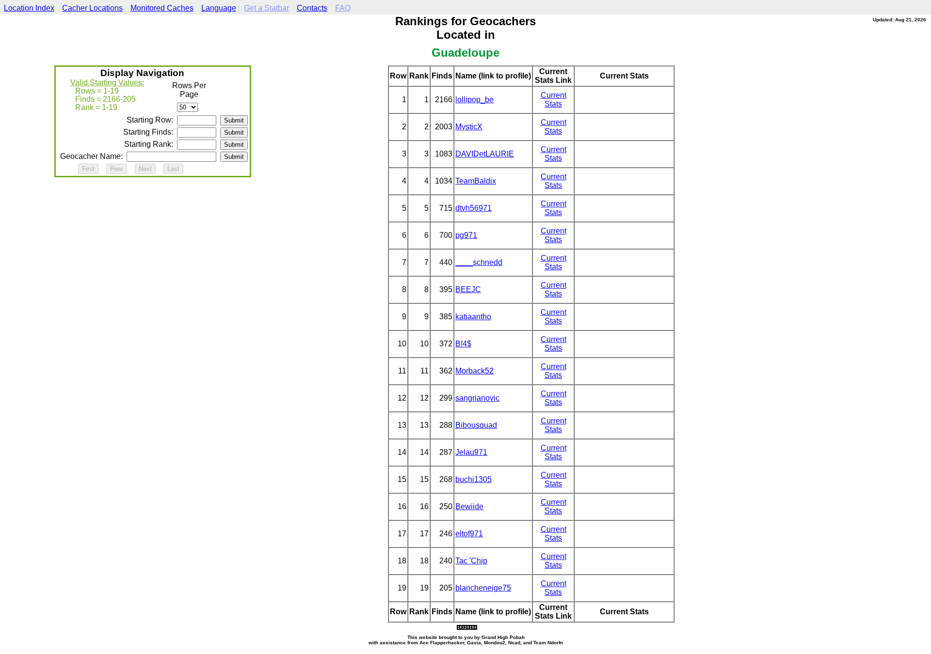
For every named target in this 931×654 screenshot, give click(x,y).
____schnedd (478, 262)
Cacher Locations (92, 8)
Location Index (29, 8)
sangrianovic (477, 398)
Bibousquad (476, 425)
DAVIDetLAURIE (484, 154)
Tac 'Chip (471, 561)
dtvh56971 (473, 208)
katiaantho (473, 316)
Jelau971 (471, 452)
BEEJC (468, 289)
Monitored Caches (161, 8)
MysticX (468, 127)
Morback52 (474, 371)
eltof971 (469, 533)
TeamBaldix (475, 181)
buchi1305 (473, 479)
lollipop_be (474, 99)
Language (218, 8)
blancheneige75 (483, 588)
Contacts (312, 8)
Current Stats (553, 99)
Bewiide (469, 506)
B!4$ (463, 344)
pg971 (466, 235)
